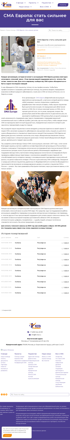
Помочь (3, 358)
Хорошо (7, 435)
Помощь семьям (19, 356)
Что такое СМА (60, 358)
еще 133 (52, 70)
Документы (4, 360)
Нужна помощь (46, 358)
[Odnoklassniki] (4, 394)
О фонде (19, 3)
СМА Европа (40, 98)
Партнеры (4, 364)
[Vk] (2, 394)
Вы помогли (45, 360)
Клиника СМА (19, 358)
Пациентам (46, 3)
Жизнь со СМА (46, 356)
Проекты (32, 3)
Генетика (58, 360)
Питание (58, 366)
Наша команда (5, 356)
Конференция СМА (20, 362)
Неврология (59, 362)
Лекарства (58, 356)
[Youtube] (6, 394)
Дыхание (58, 364)
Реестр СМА (32, 374)
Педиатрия (58, 368)
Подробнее (41, 50)
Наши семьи (24, 7)
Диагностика (32, 358)
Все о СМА (44, 7)
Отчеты (3, 362)
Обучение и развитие (21, 360)
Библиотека (59, 386)
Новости (3, 366)
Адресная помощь (33, 356)
